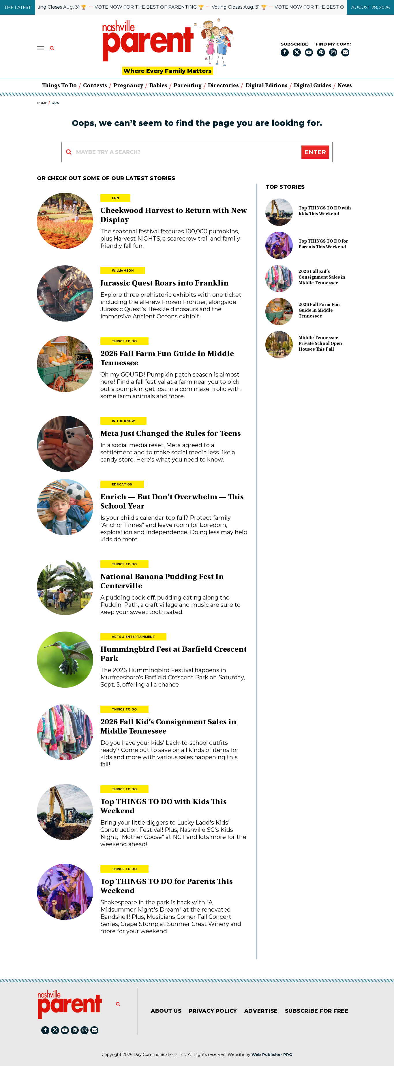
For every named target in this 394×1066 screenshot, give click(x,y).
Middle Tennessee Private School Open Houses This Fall (320, 344)
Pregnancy (128, 86)
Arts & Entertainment (133, 637)
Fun (115, 198)
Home (42, 103)
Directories (223, 86)
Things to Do (59, 86)
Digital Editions (267, 86)
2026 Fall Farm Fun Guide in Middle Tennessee (319, 311)
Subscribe (294, 44)
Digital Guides (312, 86)
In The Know (123, 421)
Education (122, 484)
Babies (158, 86)
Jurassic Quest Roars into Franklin (164, 284)
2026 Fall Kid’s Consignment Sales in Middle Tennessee (322, 277)
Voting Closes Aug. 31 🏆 (42, 7)
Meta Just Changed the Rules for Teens (170, 434)
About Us (166, 1011)
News (345, 86)
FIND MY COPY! (333, 44)
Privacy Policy (213, 1011)
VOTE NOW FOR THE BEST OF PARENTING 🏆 (133, 7)
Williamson (123, 271)
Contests (95, 86)
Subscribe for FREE (316, 1011)
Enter (315, 152)
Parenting (188, 86)
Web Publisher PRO (272, 1054)
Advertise (261, 1011)
